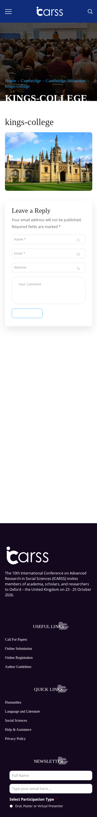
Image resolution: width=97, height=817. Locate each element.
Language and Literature (22, 711)
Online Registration (19, 658)
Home (10, 80)
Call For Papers (16, 639)
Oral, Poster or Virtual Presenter (39, 806)
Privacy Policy (15, 739)
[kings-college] (48, 135)
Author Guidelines (18, 667)
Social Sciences (16, 720)
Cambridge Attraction (66, 80)
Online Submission (18, 648)
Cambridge (31, 80)
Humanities (13, 702)
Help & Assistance (18, 729)
